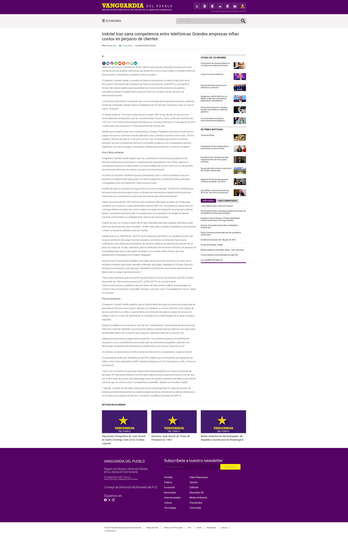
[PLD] (242, 6)
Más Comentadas (227, 200)
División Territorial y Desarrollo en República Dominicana (219, 226)
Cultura (168, 502)
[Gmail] (127, 63)
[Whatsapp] (115, 63)
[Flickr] (227, 6)
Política (168, 482)
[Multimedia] (235, 6)
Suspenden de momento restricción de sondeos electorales (216, 169)
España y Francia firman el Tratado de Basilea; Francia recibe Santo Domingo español (220, 219)
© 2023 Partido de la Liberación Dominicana (123, 527)
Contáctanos (110, 530)
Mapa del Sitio (152, 527)
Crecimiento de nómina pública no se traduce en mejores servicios (215, 64)
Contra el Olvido (207, 135)
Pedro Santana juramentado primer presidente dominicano (221, 233)
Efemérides (196, 502)
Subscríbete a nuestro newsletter (193, 460)
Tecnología (170, 507)
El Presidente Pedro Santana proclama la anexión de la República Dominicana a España (223, 212)
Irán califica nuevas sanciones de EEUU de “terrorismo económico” (215, 191)
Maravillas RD (197, 492)
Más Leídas (208, 200)
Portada (168, 477)
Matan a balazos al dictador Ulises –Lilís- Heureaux (222, 250)
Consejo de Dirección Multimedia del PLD (130, 487)
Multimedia (211, 527)
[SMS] (131, 63)
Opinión (194, 482)
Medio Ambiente (198, 497)
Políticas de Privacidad (173, 527)
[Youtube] (119, 63)
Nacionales (170, 492)
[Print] (123, 63)
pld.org (224, 527)
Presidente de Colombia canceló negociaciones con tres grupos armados (214, 159)
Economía (127, 45)
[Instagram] (112, 63)
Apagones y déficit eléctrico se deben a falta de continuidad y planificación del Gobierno (214, 98)
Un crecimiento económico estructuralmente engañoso (213, 119)
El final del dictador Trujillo (212, 245)
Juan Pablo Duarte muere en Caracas (217, 206)
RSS (189, 527)
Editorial (194, 487)
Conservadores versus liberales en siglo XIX (219, 255)
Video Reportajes (199, 477)
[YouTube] (212, 6)
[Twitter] (197, 6)
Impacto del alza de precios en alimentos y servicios (214, 86)
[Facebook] (204, 6)
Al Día (199, 527)
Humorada (195, 507)
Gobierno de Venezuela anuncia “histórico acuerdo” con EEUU (214, 180)
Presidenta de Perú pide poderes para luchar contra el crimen (215, 147)
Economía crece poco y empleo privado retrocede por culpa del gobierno (214, 109)
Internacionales (172, 497)
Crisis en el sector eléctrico (212, 74)
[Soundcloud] (219, 6)
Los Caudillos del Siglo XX (211, 260)
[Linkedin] (135, 63)
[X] (104, 63)
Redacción (111, 45)
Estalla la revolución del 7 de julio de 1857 (218, 240)
